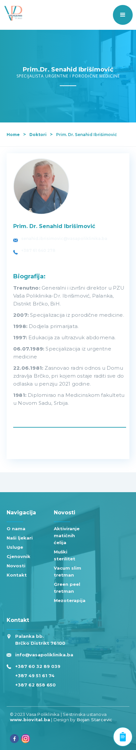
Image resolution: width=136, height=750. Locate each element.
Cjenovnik (18, 556)
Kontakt (17, 575)
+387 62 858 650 (35, 684)
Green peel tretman (67, 588)
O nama (16, 528)
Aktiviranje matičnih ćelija (67, 535)
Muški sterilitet (64, 555)
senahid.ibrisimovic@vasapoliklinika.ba (64, 238)
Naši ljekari (20, 537)
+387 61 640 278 (38, 250)
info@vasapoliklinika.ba (44, 654)
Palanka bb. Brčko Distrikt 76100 (40, 639)
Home (13, 134)
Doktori (38, 134)
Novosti (16, 565)
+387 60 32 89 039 (37, 666)
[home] (11, 13)
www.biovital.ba (30, 719)
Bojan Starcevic (95, 720)
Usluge (15, 547)
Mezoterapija (69, 600)
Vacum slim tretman (67, 571)
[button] (123, 15)
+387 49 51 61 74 (34, 675)
